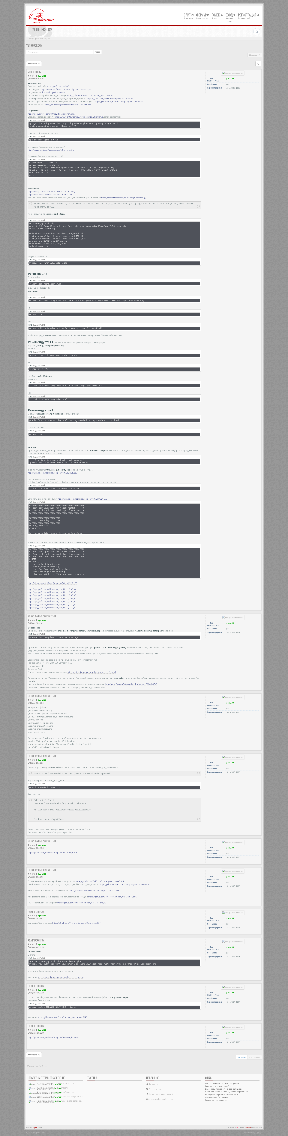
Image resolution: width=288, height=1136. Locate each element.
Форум (201, 15)
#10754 (32, 76)
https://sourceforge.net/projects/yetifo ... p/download (68, 104)
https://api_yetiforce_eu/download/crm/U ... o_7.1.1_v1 (52, 604)
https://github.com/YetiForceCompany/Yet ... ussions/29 (91, 95)
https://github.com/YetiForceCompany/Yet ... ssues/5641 (112, 896)
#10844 (32, 990)
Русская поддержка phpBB (35, 1133)
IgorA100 (42, 76)
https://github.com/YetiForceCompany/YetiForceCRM (110, 98)
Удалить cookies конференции (160, 1099)
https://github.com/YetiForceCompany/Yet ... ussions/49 (81, 902)
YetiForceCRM (34, 46)
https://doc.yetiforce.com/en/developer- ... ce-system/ (61, 977)
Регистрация (247, 15)
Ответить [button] (35, 63)
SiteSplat (248, 1128)
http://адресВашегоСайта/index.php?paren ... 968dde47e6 (131, 684)
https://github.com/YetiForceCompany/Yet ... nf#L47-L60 (52, 583)
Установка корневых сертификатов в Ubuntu (55, 1083)
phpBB (35, 1128)
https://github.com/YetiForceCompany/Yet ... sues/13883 (52, 472)
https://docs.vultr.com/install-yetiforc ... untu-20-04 (50, 194)
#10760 (32, 620)
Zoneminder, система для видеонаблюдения (55, 1092)
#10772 (32, 874)
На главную (153, 1084)
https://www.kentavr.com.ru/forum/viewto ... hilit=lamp (79, 116)
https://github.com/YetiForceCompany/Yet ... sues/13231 (100, 881)
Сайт (187, 15)
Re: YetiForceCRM (36, 911)
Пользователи (154, 1089)
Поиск (216, 15)
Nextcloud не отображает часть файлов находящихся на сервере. (63, 1096)
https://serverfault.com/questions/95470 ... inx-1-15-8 (51, 150)
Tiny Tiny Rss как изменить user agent (52, 1088)
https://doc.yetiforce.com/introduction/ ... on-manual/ (51, 191)
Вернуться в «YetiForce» (37, 1066)
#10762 (32, 760)
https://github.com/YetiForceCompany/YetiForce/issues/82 (54, 1037)
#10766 (32, 845)
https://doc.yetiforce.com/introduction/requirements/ (51, 113)
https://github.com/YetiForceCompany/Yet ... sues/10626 (52, 852)
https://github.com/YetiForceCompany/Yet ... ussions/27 (119, 101)
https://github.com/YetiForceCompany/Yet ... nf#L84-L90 (82, 498)
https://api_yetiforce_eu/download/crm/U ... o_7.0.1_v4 (52, 589)
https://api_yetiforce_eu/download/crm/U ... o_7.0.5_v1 (52, 601)
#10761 (32, 700)
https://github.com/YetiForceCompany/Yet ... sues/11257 (124, 884)
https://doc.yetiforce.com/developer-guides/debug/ (123, 197)
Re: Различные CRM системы (42, 616)
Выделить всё (39, 120)
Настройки (242, 1057)
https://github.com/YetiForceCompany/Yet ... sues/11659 (94, 890)
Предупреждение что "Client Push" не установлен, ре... (59, 1101)
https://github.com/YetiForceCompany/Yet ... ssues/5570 (77, 923)
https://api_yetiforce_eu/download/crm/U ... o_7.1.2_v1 (52, 607)
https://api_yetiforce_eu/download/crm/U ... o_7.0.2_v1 (52, 592)
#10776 (32, 916)
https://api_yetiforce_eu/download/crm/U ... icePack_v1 (92, 672)
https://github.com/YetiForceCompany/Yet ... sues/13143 (62, 1017)
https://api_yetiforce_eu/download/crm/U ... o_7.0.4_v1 (52, 598)
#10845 (32, 1030)
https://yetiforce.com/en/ (58, 86)
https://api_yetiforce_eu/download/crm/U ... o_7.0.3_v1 (52, 595)
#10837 (32, 944)
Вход (229, 15)
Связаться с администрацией (160, 1094)
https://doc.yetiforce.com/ (53, 92)
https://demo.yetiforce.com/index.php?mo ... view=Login (66, 89)
